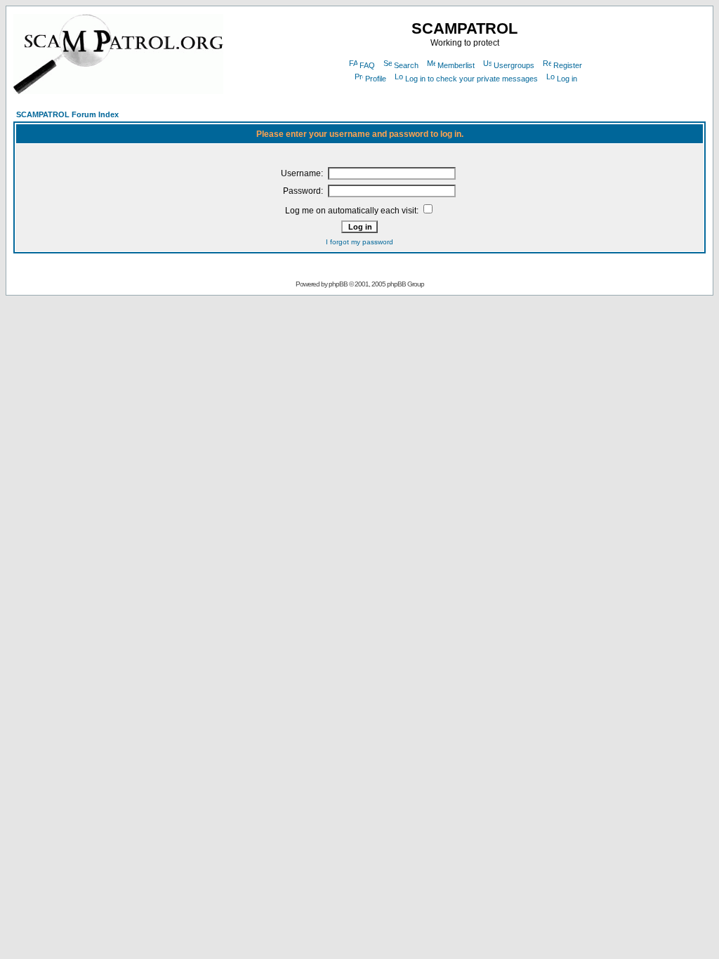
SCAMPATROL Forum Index (67, 114)
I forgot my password (359, 242)
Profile (375, 78)
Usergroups (514, 65)
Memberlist (456, 65)
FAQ (367, 65)
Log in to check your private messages (471, 78)
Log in (567, 78)
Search (406, 65)
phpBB (338, 284)
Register (567, 65)
